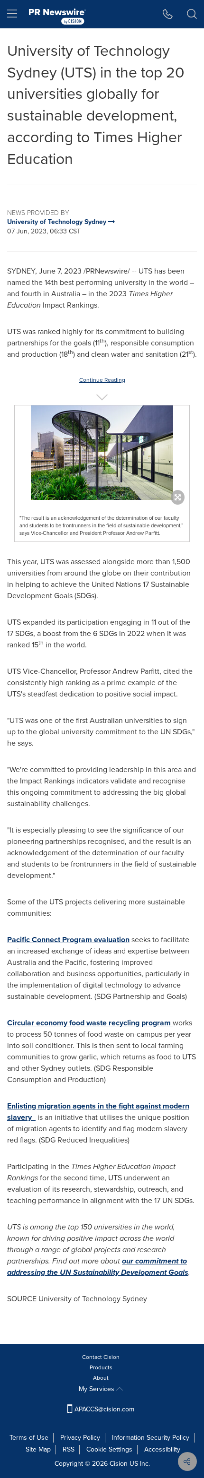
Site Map (38, 1449)
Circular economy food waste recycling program (90, 1022)
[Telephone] (168, 14)
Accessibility (162, 1449)
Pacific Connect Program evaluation (68, 939)
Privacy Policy (80, 1438)
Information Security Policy (150, 1438)
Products (101, 1367)
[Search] (192, 14)
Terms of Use (28, 1438)
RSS (68, 1449)
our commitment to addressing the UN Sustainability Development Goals (97, 1266)
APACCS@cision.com (104, 1409)
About (101, 1378)
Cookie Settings (109, 1449)
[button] (102, 452)
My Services (97, 1389)
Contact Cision (101, 1357)
